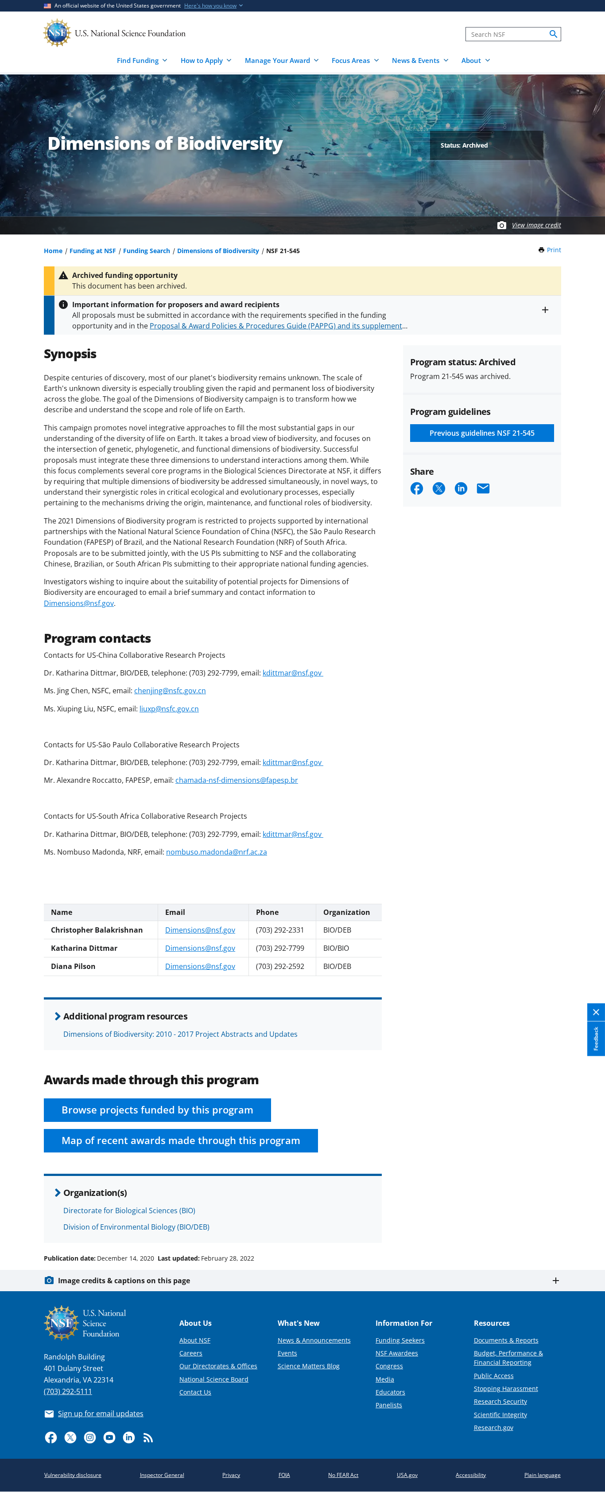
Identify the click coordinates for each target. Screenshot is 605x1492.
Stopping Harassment (506, 1388)
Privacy (231, 1475)
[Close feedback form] (596, 1012)
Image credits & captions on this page (124, 1280)
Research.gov (493, 1427)
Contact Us (195, 1392)
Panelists (389, 1405)
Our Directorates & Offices (218, 1366)
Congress (389, 1366)
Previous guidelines (482, 433)
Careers (190, 1353)
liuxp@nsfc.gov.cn (169, 709)
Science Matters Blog (309, 1366)
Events (287, 1353)
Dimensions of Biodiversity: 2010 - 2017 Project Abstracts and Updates (180, 1034)
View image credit (536, 225)
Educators (390, 1392)
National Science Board (213, 1379)
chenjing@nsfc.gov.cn (170, 690)
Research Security (500, 1401)
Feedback (596, 1039)
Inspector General (162, 1475)
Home (53, 250)
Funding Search (146, 250)
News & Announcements (314, 1340)
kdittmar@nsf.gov (293, 673)
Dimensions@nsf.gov (79, 603)
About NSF (194, 1340)
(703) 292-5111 (68, 1391)
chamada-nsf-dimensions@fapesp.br (236, 780)
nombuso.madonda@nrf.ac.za (216, 852)
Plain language (542, 1475)
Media (385, 1379)
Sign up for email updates (100, 1413)
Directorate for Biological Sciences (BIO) (129, 1210)
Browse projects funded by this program (157, 1110)
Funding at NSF (93, 250)
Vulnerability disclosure (72, 1475)
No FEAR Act (343, 1475)
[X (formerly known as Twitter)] (70, 1437)
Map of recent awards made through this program (181, 1140)
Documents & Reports (506, 1340)
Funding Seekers (400, 1340)
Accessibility (471, 1475)
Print (554, 250)
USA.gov (407, 1475)
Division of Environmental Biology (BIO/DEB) (136, 1227)
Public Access (494, 1375)
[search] (553, 34)
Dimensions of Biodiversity (218, 250)
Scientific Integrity (500, 1414)
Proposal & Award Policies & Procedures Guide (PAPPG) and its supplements (278, 326)
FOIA (284, 1475)
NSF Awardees (397, 1353)
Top (585, 1225)
